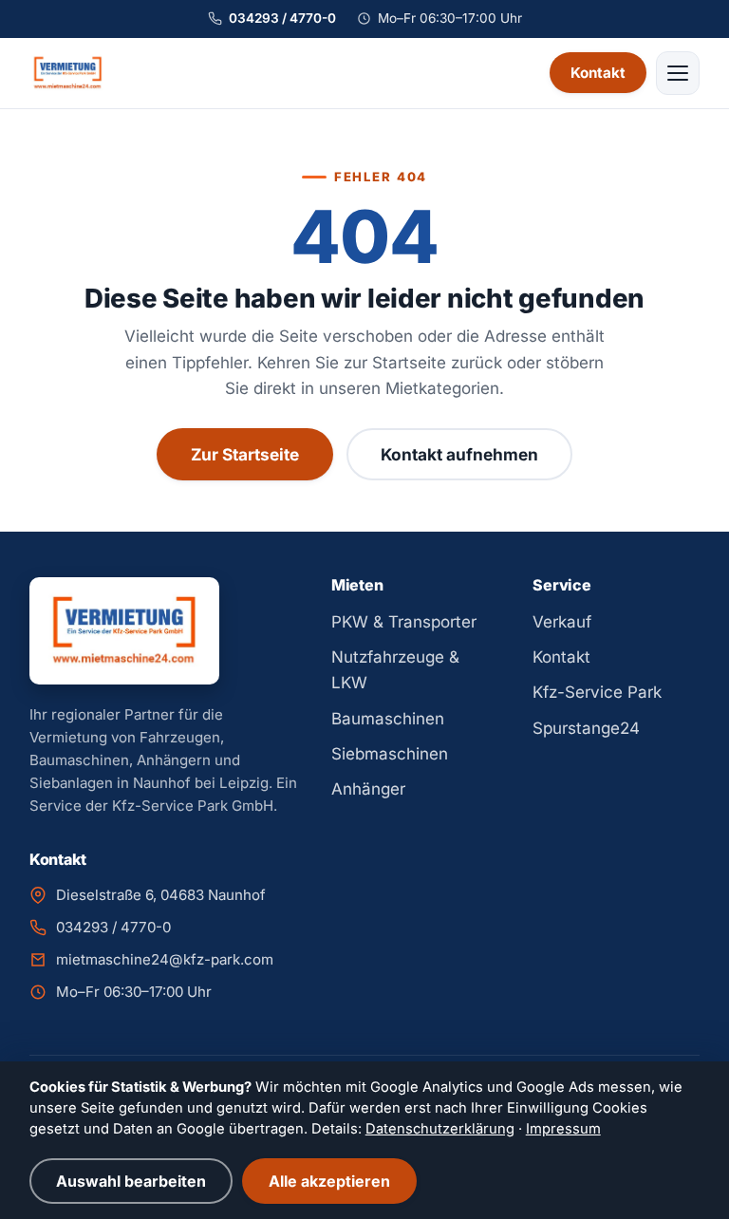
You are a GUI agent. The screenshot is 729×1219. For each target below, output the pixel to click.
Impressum (563, 1128)
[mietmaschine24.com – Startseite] (68, 73)
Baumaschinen (387, 718)
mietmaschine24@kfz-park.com (164, 959)
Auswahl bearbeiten (131, 1181)
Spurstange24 (586, 728)
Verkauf (562, 621)
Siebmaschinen (389, 753)
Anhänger (368, 788)
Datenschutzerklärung (439, 1128)
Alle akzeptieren (329, 1181)
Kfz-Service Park (597, 692)
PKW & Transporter (404, 621)
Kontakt (598, 73)
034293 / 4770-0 (282, 18)
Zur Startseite (245, 454)
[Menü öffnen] (678, 73)
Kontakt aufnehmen (459, 454)
